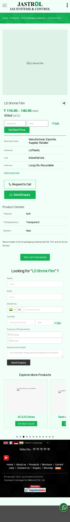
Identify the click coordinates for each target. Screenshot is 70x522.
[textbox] (37, 123)
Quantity (11, 316)
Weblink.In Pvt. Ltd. (36, 480)
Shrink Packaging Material (33, 18)
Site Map (48, 467)
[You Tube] (6, 457)
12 (53, 437)
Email (9, 291)
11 (49, 437)
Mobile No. (12, 303)
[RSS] (58, 467)
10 (46, 437)
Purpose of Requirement (18, 329)
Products (14, 18)
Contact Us (23, 467)
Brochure (47, 464)
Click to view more (11, 173)
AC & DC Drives (22, 417)
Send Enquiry (21, 195)
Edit (56, 123)
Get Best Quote (22, 423)
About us (21, 464)
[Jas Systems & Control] (30, 6)
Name (10, 278)
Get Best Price (16, 130)
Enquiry (37, 467)
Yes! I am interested (35, 257)
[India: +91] (11, 310)
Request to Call (21, 184)
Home (5, 18)
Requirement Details (16, 347)
